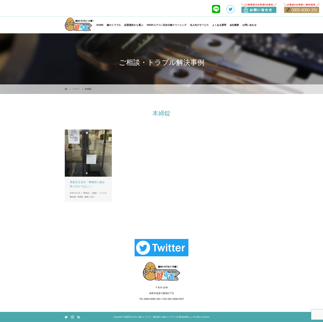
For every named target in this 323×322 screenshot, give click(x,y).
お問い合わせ (249, 25)
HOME (99, 25)
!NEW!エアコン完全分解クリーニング (167, 25)
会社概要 (234, 25)
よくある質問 (219, 25)
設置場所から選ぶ (133, 25)
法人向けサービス (199, 25)
